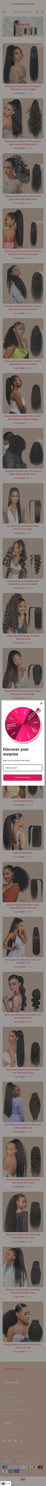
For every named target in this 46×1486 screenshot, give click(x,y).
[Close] (41, 703)
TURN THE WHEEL (23, 778)
